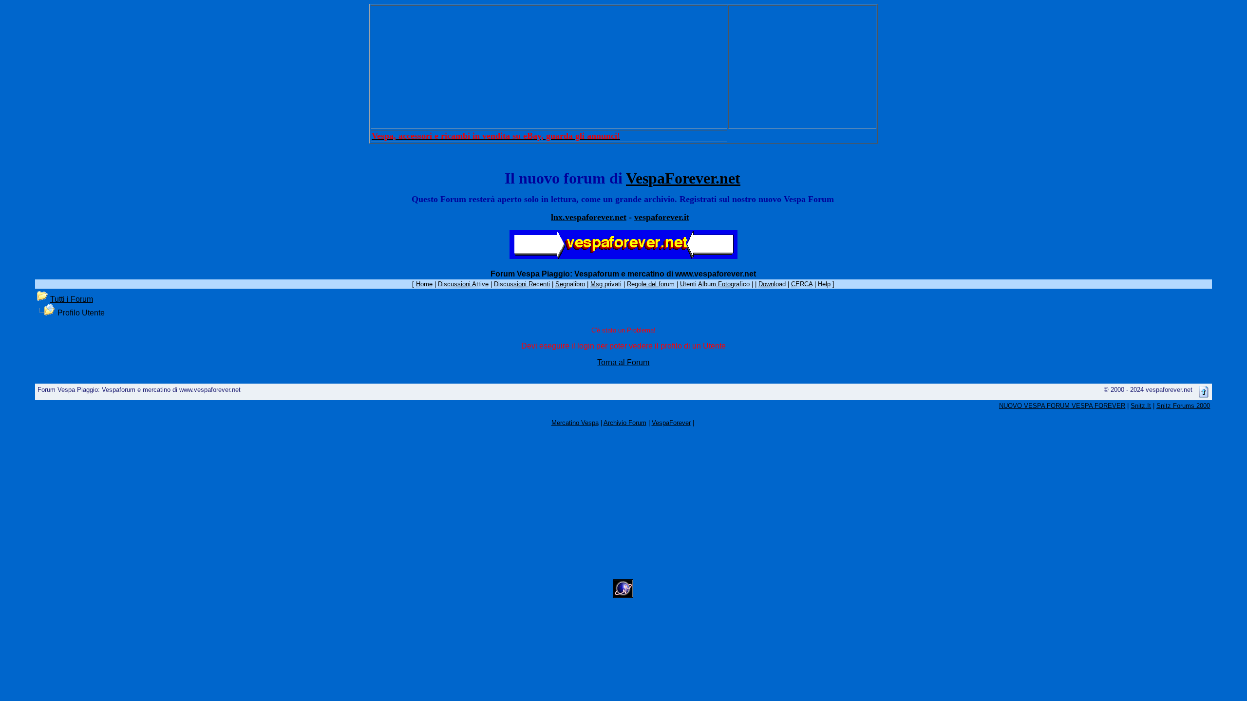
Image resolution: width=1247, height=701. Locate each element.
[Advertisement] (549, 67)
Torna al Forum (623, 362)
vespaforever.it (661, 217)
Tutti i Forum (71, 299)
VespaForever (671, 422)
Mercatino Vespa (575, 422)
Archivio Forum (625, 422)
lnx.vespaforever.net (588, 217)
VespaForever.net (683, 178)
